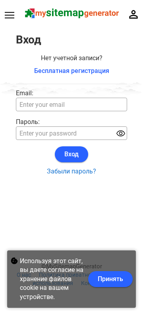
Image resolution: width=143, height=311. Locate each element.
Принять (110, 279)
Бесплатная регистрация (71, 71)
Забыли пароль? (71, 171)
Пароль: (28, 122)
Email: (24, 93)
